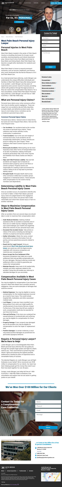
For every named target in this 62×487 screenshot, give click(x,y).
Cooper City (29, 476)
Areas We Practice (27, 2)
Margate (24, 477)
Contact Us (43, 2)
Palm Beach (23, 478)
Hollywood (11, 477)
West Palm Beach (21, 479)
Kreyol (55, 5)
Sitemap (3, 482)
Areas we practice (11, 470)
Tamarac (16, 479)
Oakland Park (19, 478)
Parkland (27, 478)
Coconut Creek (24, 476)
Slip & (44, 96)
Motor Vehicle (49, 83)
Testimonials (36, 2)
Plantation (3, 479)
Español (52, 5)
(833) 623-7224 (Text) (42, 455)
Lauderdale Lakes (16, 477)
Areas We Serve (9, 36)
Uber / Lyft (48, 99)
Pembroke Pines (31, 478)
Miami (27, 477)
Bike (46, 93)
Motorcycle (48, 88)
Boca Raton (20, 476)
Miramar (30, 477)
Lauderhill (21, 477)
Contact (31, 470)
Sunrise (13, 479)
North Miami (7, 478)
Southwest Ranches (8, 479)
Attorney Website (5, 484)
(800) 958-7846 (41, 453)
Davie (32, 476)
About (20, 2)
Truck (46, 85)
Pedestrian (48, 91)
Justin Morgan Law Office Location (51, 476)
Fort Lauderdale (6, 477)
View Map (39, 451)
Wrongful (46, 101)
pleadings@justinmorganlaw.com (45, 457)
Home (2, 36)
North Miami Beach (13, 478)
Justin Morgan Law (7, 2)
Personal (46, 80)
